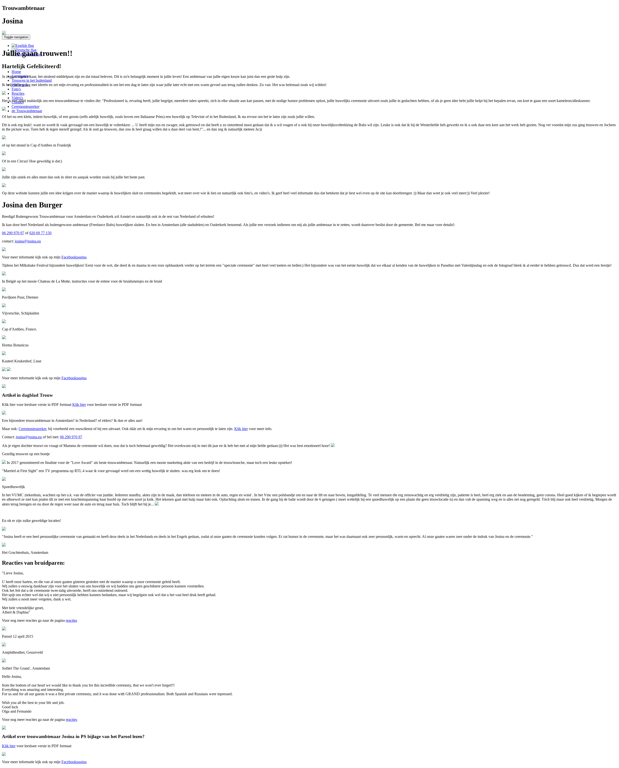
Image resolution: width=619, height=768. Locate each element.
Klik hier (79, 404)
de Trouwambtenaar (27, 111)
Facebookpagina (74, 257)
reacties (71, 620)
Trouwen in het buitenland (32, 80)
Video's (17, 98)
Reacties (18, 93)
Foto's (16, 89)
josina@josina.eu (28, 241)
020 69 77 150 (40, 233)
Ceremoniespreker (25, 106)
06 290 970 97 (13, 233)
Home (16, 72)
